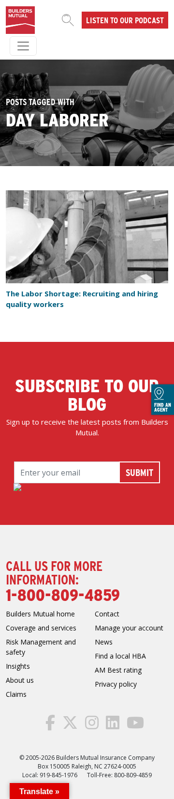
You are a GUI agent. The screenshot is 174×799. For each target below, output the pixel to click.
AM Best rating (118, 670)
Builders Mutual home (40, 613)
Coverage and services (41, 627)
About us (20, 680)
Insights (18, 666)
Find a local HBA (120, 656)
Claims (16, 694)
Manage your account (129, 627)
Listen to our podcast (125, 20)
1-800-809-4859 (63, 594)
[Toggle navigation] (23, 46)
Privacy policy (116, 684)
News (104, 641)
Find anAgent (162, 407)
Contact (107, 613)
